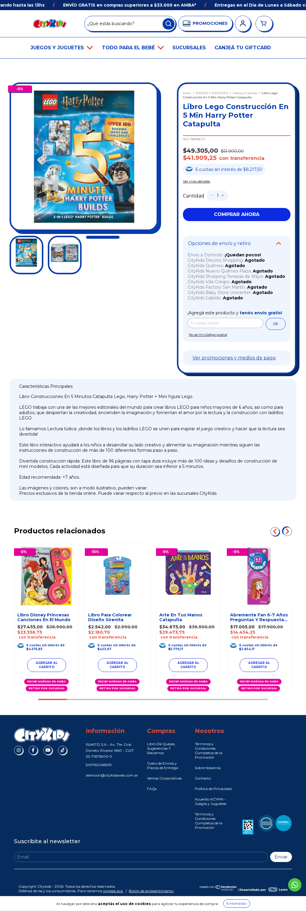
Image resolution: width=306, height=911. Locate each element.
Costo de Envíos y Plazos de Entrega (162, 765)
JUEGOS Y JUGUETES (57, 47)
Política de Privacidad (213, 788)
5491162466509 (99, 765)
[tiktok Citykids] (62, 750)
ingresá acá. (113, 891)
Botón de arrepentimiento (151, 891)
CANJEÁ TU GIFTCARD (243, 47)
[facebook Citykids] (33, 750)
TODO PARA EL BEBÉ (129, 47)
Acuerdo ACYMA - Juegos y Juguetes (210, 801)
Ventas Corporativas (164, 778)
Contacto (203, 778)
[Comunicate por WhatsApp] (295, 885)
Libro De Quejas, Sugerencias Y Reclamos (161, 748)
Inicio (187, 93)
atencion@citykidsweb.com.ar (112, 775)
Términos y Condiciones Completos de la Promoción (208, 751)
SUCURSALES (189, 47)
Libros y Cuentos (244, 93)
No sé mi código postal (208, 334)
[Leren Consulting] (263, 889)
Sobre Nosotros (208, 767)
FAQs (152, 788)
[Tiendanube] (218, 889)
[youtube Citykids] (47, 750)
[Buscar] (169, 24)
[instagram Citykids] (18, 750)
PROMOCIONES (210, 23)
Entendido (237, 903)
